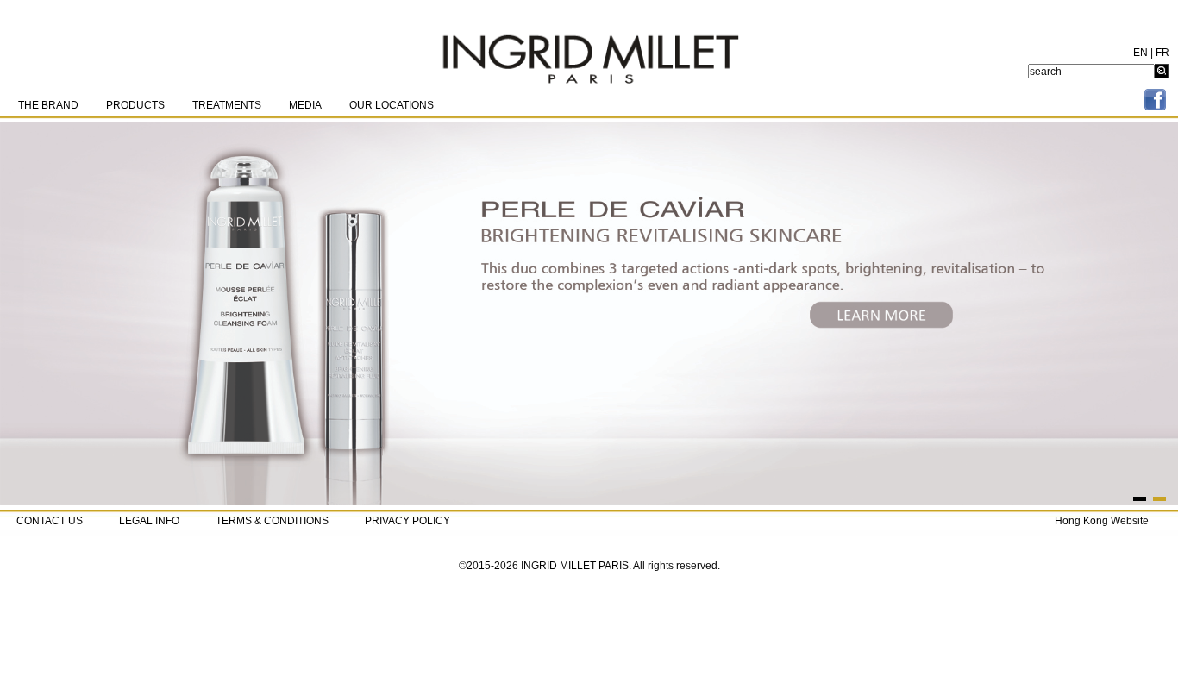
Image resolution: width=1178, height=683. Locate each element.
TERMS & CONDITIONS (272, 521)
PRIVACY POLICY (407, 521)
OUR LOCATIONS (391, 105)
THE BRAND (48, 105)
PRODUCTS (135, 105)
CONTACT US (49, 521)
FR (1162, 53)
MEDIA (305, 105)
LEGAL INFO (149, 521)
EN (1140, 53)
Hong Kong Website (1102, 521)
